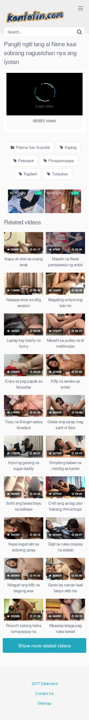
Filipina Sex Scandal (32, 147)
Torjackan (59, 174)
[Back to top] (80, 709)
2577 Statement (45, 683)
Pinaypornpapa (61, 160)
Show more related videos (44, 645)
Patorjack (25, 160)
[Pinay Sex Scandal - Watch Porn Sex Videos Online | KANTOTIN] (35, 15)
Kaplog (70, 147)
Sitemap (44, 703)
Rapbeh (30, 174)
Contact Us (44, 693)
